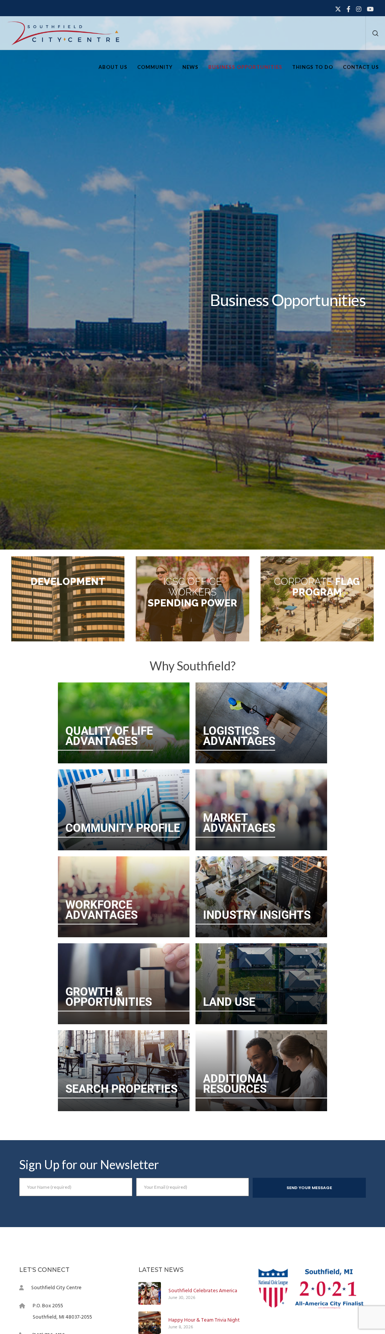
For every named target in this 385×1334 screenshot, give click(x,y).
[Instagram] (358, 9)
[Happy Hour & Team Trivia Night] (149, 1322)
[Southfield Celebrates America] (149, 1293)
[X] (338, 9)
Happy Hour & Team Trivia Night (204, 1320)
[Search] (372, 33)
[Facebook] (348, 9)
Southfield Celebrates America (202, 1290)
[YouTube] (370, 9)
